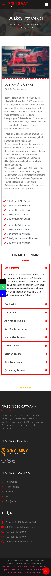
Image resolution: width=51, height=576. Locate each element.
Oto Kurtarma (11, 267)
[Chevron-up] (46, 571)
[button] (47, 4)
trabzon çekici (38, 572)
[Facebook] (3, 461)
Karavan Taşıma (12, 354)
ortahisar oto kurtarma (21, 569)
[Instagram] (9, 461)
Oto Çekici (10, 304)
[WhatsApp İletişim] (3, 287)
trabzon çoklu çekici (22, 572)
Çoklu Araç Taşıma (14, 370)
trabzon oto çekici (30, 566)
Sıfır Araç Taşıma (13, 362)
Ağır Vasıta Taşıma (14, 320)
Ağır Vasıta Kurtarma (15, 329)
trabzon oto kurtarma (11, 566)
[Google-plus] (14, 461)
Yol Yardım (10, 312)
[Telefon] (3, 293)
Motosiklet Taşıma (14, 337)
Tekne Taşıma (11, 345)
